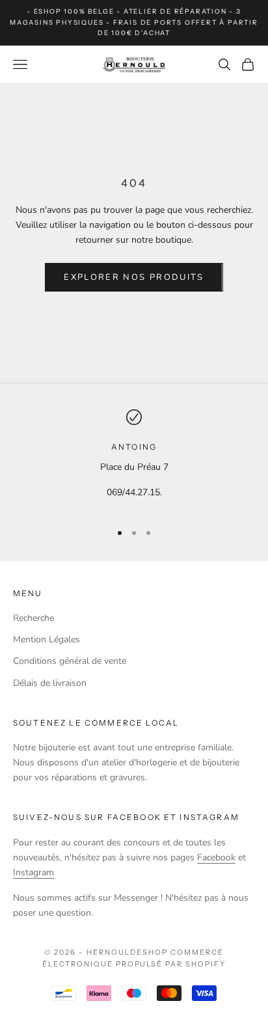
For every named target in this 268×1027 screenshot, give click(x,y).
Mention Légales (46, 639)
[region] (134, 459)
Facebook (216, 857)
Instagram (33, 872)
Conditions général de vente (69, 661)
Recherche (33, 618)
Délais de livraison (50, 683)
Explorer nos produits (134, 277)
